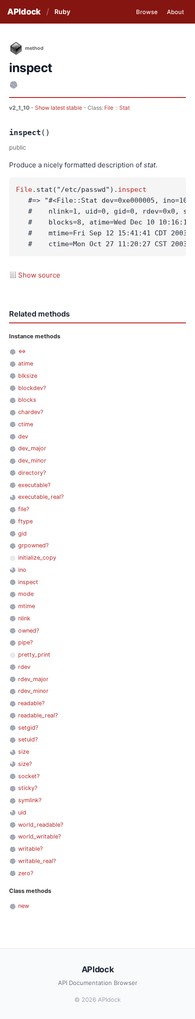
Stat (124, 107)
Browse (147, 11)
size (23, 751)
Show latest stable (59, 107)
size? (25, 764)
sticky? (27, 788)
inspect (132, 189)
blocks (27, 399)
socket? (28, 776)
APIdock (24, 11)
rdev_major (33, 679)
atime (25, 363)
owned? (28, 630)
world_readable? (40, 824)
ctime (25, 424)
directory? (32, 472)
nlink (24, 618)
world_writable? (39, 836)
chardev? (30, 412)
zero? (25, 873)
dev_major (32, 448)
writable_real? (37, 861)
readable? (31, 703)
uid (22, 812)
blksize (27, 375)
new (23, 905)
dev (23, 436)
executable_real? (40, 496)
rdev (24, 666)
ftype (25, 521)
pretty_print (34, 654)
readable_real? (38, 715)
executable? (34, 485)
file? (23, 509)
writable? (30, 848)
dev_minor (32, 460)
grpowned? (33, 545)
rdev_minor (33, 690)
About (175, 11)
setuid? (28, 739)
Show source (39, 275)
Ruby (62, 11)
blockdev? (32, 388)
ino (22, 569)
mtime (26, 606)
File (108, 107)
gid (22, 533)
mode (26, 593)
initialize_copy (37, 557)
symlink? (29, 800)
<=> (22, 351)
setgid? (28, 727)
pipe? (25, 642)
